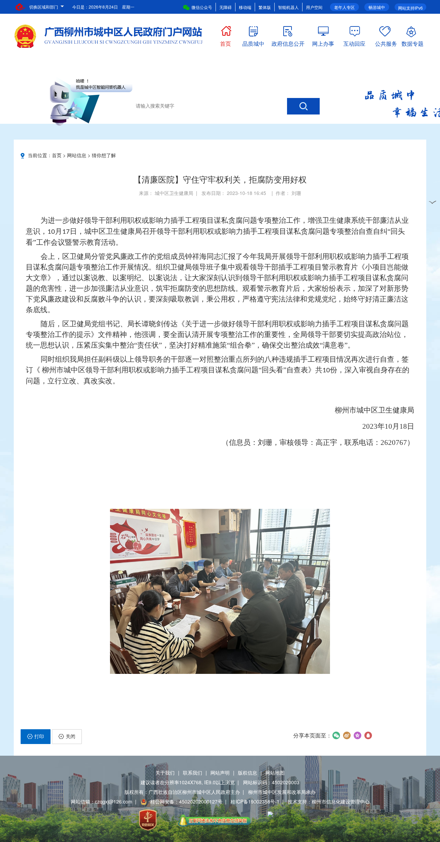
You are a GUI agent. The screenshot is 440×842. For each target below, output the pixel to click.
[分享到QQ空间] (357, 735)
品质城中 (253, 42)
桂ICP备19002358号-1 (255, 801)
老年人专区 (344, 7)
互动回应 (354, 42)
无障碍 (225, 7)
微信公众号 (201, 7)
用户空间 (314, 7)
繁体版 (264, 7)
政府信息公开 (288, 42)
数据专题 (413, 42)
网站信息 (76, 155)
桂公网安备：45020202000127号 (186, 801)
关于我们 (165, 772)
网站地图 (275, 772)
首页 (225, 42)
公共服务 (386, 42)
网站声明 (220, 772)
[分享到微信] (336, 735)
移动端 (245, 7)
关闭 (70, 736)
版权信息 (247, 772)
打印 (39, 736)
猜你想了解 (104, 155)
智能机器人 (288, 7)
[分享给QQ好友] (368, 735)
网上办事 (323, 42)
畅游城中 (376, 7)
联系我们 (192, 772)
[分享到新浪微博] (346, 735)
